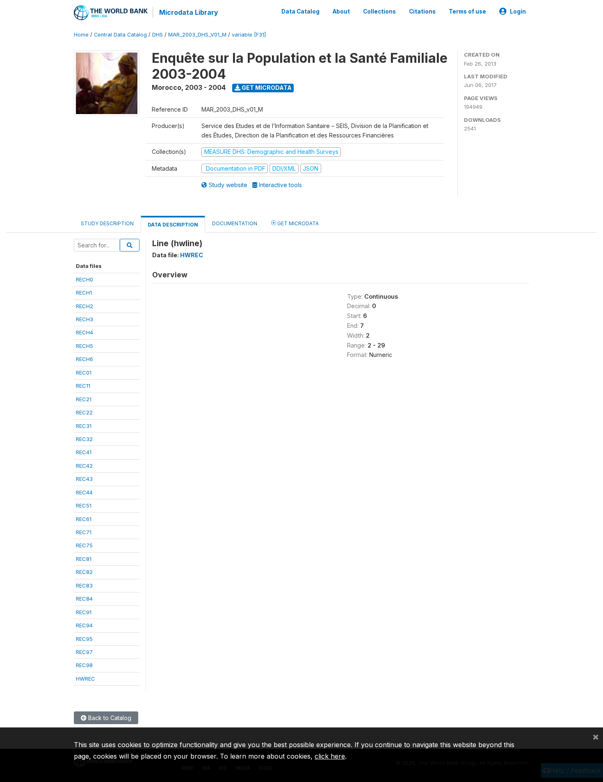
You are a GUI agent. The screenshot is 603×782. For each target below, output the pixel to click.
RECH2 (84, 306)
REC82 (84, 572)
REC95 (84, 639)
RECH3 (84, 319)
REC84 (84, 598)
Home (81, 35)
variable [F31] (249, 35)
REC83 (84, 585)
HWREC (85, 678)
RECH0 (84, 279)
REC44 (84, 492)
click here (330, 756)
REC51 (83, 505)
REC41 (83, 452)
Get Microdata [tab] (297, 223)
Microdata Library (188, 12)
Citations (422, 11)
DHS (157, 35)
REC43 (84, 479)
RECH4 (84, 332)
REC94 (84, 625)
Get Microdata (266, 87)
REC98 (84, 665)
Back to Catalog (109, 717)
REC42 (84, 465)
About (341, 11)
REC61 (83, 519)
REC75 (84, 545)
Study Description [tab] (107, 223)
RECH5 (84, 346)
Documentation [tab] (234, 223)
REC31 (83, 426)
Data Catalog (300, 11)
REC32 (84, 439)
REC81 (83, 559)
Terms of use (467, 11)
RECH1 (84, 292)
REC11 (83, 385)
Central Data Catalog (120, 35)
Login (518, 11)
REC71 (83, 532)
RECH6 (84, 359)
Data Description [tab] (173, 225)
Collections (379, 11)
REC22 (84, 412)
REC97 (84, 652)
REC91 (83, 612)
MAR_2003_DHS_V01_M (197, 35)
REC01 (83, 372)
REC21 (83, 399)
